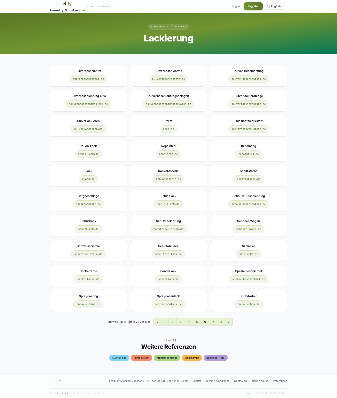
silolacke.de (248, 254)
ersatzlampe (191, 357)
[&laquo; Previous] (157, 321)
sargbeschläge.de (88, 204)
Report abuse (260, 380)
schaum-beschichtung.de (248, 204)
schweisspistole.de (88, 254)
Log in (236, 6)
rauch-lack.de (88, 154)
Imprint (197, 380)
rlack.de (88, 179)
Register (253, 6)
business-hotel (215, 357)
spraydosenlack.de (168, 304)
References (280, 380)
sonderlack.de (168, 279)
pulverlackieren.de (88, 129)
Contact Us (240, 380)
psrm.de (168, 129)
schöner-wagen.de (248, 229)
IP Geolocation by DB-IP (88, 393)
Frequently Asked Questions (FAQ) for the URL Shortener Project (148, 380)
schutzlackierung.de (168, 229)
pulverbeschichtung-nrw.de (88, 104)
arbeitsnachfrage (166, 357)
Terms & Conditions (217, 380)
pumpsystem (141, 357)
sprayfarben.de (249, 304)
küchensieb (119, 357)
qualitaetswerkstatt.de (248, 129)
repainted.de (168, 154)
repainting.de (249, 154)
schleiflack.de (168, 204)
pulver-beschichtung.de (248, 79)
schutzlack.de (88, 229)
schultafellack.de (168, 254)
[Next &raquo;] (229, 321)
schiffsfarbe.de (248, 179)
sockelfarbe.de (88, 279)
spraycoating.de (88, 304)
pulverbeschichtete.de (168, 79)
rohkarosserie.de (168, 179)
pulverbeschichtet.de (88, 79)
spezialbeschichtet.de (248, 279)
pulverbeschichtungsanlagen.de (168, 104)
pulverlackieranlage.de (248, 104)
